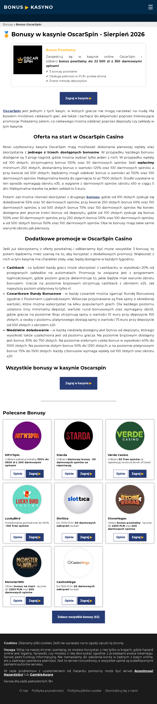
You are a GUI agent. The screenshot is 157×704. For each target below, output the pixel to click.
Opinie (17, 473)
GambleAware (41, 674)
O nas (23, 691)
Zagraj (33, 473)
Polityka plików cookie (84, 691)
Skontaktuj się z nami (121, 691)
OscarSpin (12, 111)
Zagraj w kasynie (76, 98)
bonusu (93, 197)
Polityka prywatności (48, 691)
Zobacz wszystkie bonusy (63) (79, 617)
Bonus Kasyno (28, 7)
